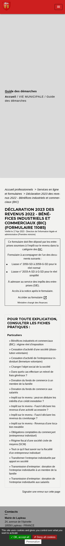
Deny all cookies (45, 537)
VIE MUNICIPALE (31, 96)
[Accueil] (14, 7)
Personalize (33, 541)
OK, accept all (21, 537)
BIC (40, 249)
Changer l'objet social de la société (30, 366)
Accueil (10, 96)
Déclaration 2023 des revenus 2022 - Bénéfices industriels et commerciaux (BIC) (32, 198)
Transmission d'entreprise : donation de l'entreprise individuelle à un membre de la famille (32, 470)
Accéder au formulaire (32, 298)
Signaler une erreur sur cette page (41, 491)
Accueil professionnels (19, 189)
